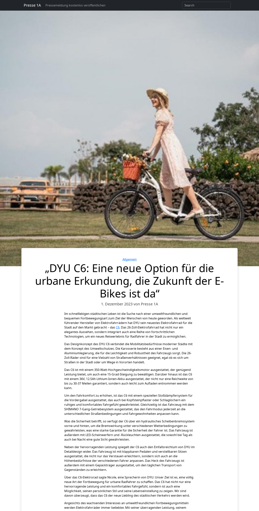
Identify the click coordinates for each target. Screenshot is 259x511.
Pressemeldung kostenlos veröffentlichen (75, 5)
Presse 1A (32, 5)
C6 (117, 327)
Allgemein (129, 259)
